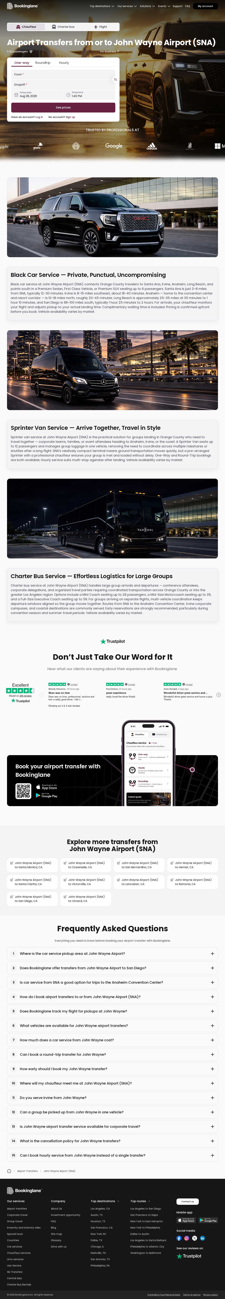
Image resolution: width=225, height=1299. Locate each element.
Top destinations (103, 1201)
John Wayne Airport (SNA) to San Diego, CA (33, 899)
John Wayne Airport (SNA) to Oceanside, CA (86, 865)
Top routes (138, 1201)
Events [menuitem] (162, 6)
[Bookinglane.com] (112, 641)
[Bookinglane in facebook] (178, 1238)
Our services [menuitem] (125, 6)
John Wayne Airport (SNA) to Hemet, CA (193, 865)
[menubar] (102, 6)
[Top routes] (149, 1201)
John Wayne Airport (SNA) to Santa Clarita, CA (33, 882)
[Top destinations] (118, 1201)
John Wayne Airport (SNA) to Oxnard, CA (86, 899)
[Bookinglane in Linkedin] (202, 1238)
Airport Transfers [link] (27, 1171)
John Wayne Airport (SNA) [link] (59, 1171)
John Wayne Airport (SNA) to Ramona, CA (193, 882)
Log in (39, 117)
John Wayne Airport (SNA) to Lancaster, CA (140, 882)
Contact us (187, 1201)
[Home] (9, 1171)
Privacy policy (210, 1294)
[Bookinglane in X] (194, 1238)
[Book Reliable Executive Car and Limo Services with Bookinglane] (23, 6)
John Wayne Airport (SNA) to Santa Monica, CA (33, 865)
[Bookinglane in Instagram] (186, 1238)
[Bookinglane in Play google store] (208, 1220)
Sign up (70, 117)
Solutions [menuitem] (145, 6)
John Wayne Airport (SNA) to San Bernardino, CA (140, 865)
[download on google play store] (46, 795)
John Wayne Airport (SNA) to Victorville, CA (86, 882)
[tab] (26, 26)
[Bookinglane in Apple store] (186, 1220)
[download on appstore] (46, 786)
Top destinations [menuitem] (100, 6)
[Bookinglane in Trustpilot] (188, 1256)
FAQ (187, 6)
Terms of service (191, 1294)
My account (205, 6)
